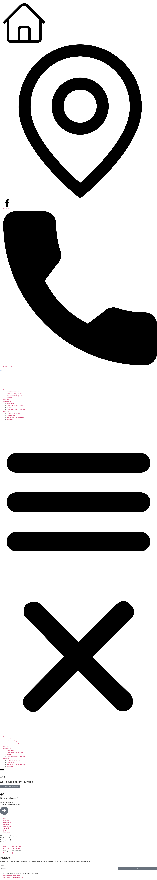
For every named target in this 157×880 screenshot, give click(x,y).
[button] (78, 578)
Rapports (6, 399)
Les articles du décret (13, 392)
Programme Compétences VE (16, 417)
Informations (10, 403)
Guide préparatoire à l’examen (16, 409)
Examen (9, 407)
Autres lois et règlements (14, 394)
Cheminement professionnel (15, 405)
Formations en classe (13, 413)
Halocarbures (11, 415)
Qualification (7, 401)
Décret (5, 390)
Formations (6, 411)
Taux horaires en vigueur (14, 396)
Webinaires (10, 419)
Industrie (9, 397)
